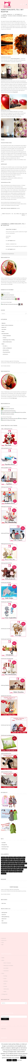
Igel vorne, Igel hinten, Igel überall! (20, 214)
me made (22, 865)
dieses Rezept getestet (15, 58)
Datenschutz (4, 918)
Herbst (4, 208)
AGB (2, 920)
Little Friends (17, 865)
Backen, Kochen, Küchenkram (15, 15)
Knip (9, 865)
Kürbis (13, 865)
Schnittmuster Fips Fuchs (6, 725)
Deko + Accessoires (7, 962)
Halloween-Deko (19, 861)
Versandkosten (4, 922)
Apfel (2, 208)
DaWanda (9, 859)
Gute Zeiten (4, 329)
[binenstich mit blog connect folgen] (22, 304)
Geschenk (23, 859)
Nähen (3, 343)
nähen (17, 867)
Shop (7, 871)
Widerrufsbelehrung (5, 916)
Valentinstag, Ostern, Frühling (8, 339)
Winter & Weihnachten (7, 341)
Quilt (2, 869)
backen (15, 857)
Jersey (15, 863)
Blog (2, 944)
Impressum (4, 914)
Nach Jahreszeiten (5, 333)
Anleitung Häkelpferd (5, 685)
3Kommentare (4, 15)
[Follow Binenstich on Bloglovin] (19, 304)
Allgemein (3, 323)
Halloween (13, 861)
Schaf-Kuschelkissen (8, 869)
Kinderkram (24, 863)
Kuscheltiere (6, 968)
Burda (24, 857)
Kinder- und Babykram (7, 348)
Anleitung (3, 857)
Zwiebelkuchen (13, 208)
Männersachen (6, 350)
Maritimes (6, 981)
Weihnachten (4, 873)
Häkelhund (7, 863)
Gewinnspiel (3, 861)
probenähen (24, 867)
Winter (5, 991)
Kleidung (6, 865)
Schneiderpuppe (14, 869)
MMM (7, 867)
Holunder (8, 208)
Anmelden (4, 842)
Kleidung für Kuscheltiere (8, 965)
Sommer (4, 337)
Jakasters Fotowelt (11, 229)
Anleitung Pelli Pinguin (5, 533)
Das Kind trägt (4, 859)
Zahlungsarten (4, 912)
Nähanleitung (12, 867)
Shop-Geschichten (6, 352)
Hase (24, 861)
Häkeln (3, 331)
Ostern (20, 867)
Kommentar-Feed (5, 846)
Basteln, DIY (4, 327)
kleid (2, 865)
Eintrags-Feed (4, 844)
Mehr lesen (15, 398)
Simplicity (10, 871)
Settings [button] (14, 1060)
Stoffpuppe (15, 871)
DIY (15, 859)
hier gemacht (15, 92)
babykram (10, 857)
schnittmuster (21, 869)
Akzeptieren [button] (23, 1057)
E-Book (19, 859)
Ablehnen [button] (9, 1060)
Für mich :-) (5, 346)
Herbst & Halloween (7, 335)
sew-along (3, 871)
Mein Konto (4, 903)
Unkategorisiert (4, 994)
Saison (3, 973)
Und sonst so (5, 354)
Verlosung (20, 871)
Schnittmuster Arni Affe (5, 628)
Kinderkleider (19, 863)
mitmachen (3, 867)
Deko (13, 859)
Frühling (5, 976)
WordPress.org (4, 848)
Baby (7, 857)
